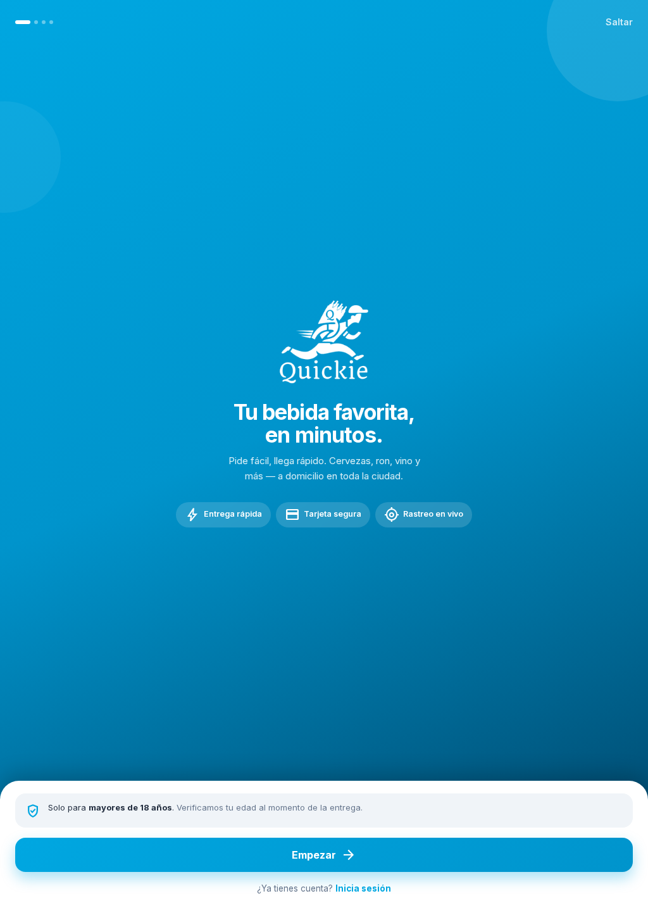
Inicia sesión (363, 888)
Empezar (324, 855)
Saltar (619, 21)
